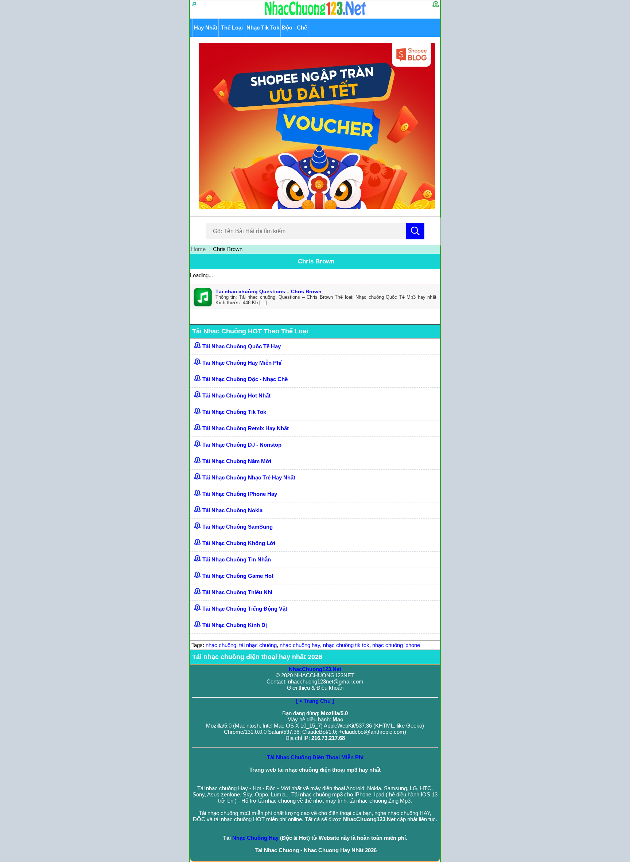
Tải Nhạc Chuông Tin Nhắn (236, 559)
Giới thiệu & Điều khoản (315, 688)
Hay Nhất (205, 27)
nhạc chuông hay (300, 645)
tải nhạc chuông (258, 645)
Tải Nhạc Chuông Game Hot (237, 576)
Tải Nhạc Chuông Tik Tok (234, 412)
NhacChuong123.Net (315, 669)
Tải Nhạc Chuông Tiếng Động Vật (244, 609)
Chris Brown (316, 261)
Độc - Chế (294, 27)
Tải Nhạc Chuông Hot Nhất (236, 395)
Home (198, 249)
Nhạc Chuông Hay (255, 838)
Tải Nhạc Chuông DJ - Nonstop (241, 445)
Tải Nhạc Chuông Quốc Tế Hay (241, 346)
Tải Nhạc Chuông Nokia (232, 510)
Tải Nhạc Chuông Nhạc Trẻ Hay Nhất (248, 477)
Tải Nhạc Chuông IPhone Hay (239, 494)
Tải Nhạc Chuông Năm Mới (236, 461)
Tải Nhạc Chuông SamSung (237, 527)
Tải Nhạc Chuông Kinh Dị (234, 625)
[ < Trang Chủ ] (315, 701)
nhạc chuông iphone (396, 645)
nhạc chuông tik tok (346, 645)
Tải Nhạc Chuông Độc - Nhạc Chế (245, 379)
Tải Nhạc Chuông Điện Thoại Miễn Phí (315, 757)
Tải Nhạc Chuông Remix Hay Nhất (245, 428)
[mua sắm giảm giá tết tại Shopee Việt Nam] (315, 207)
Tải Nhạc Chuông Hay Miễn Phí (241, 363)
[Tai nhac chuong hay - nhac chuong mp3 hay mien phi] (315, 15)
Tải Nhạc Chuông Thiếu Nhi (237, 592)
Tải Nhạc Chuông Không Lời (238, 543)
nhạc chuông (221, 645)
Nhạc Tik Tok (262, 27)
